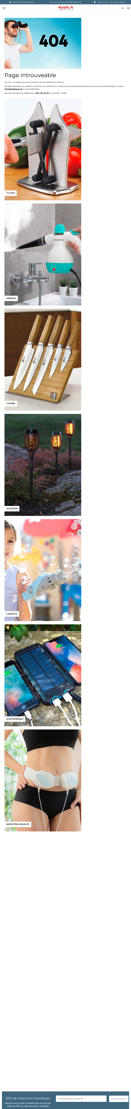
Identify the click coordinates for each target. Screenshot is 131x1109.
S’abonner (118, 1099)
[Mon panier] (127, 8)
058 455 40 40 (75, 2)
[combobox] (124, 10)
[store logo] (65, 8)
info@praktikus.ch (13, 89)
